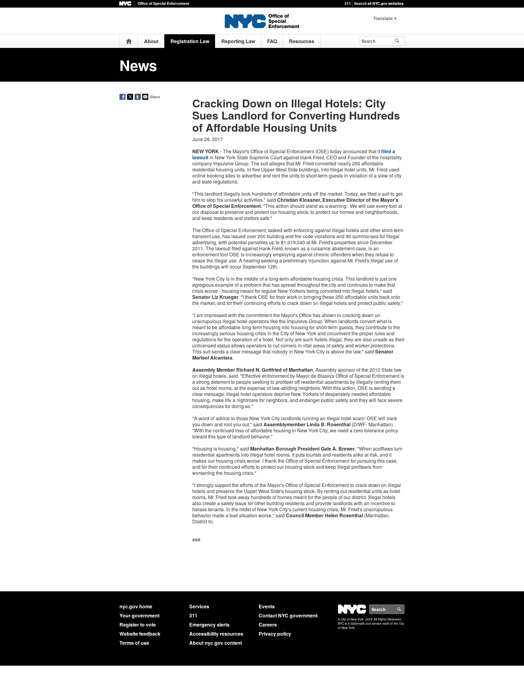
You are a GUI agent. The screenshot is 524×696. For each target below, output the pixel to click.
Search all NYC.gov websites (379, 3)
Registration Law (189, 41)
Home (129, 41)
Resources (301, 41)
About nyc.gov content (215, 642)
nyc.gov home (135, 606)
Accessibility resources (216, 633)
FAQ (272, 41)
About (151, 41)
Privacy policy (275, 633)
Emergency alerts (209, 624)
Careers (268, 624)
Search (404, 609)
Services (199, 606)
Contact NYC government (288, 615)
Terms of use (134, 642)
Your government (139, 615)
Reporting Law (238, 41)
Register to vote (137, 624)
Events (267, 606)
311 (347, 3)
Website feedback (139, 633)
